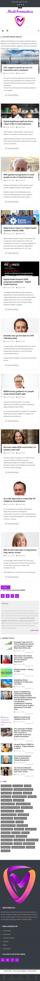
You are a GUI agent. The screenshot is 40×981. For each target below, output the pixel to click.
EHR (32, 797)
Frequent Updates (9, 938)
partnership (8, 836)
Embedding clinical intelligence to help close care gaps (23, 682)
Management (8, 826)
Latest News (7, 931)
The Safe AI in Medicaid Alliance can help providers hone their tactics (24, 770)
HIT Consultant (9, 815)
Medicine (7, 829)
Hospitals (7, 818)
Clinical (6, 793)
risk (18, 844)
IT (19, 822)
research (7, 844)
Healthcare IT (23, 804)
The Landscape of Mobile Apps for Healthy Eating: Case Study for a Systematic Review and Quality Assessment (23, 732)
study (6, 847)
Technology (18, 847)
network (31, 829)
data (27, 793)
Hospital (23, 815)
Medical (22, 826)
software (29, 844)
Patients (21, 836)
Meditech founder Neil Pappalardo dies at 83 (22, 718)
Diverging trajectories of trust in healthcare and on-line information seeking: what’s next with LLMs (24, 645)
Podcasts (6, 941)
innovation (20, 818)
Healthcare (8, 804)
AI (27, 786)
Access (17, 786)
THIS (30, 847)
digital (6, 797)
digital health (19, 797)
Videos (5, 945)
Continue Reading (12, 95)
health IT (27, 807)
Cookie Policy (8, 971)
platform (7, 840)
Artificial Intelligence (23, 789)
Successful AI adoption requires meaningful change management (22, 758)
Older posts (6, 587)
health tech (7, 811)
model (19, 829)
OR (25, 833)
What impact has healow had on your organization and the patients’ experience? (23, 659)
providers (32, 840)
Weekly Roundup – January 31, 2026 (23, 670)
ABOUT (6, 786)
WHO (5, 851)
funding (6, 800)
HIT (19, 811)
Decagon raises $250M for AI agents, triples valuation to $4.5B (24, 746)
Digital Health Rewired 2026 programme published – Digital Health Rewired (17, 282)
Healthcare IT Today (10, 807)
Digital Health (21, 73)
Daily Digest (7, 949)
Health (18, 800)
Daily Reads (6, 934)
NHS (16, 833)
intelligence (8, 822)
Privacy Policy (32, 971)
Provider (19, 840)
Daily (17, 793)
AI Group (7, 789)
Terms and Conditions (20, 971)
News (6, 833)
